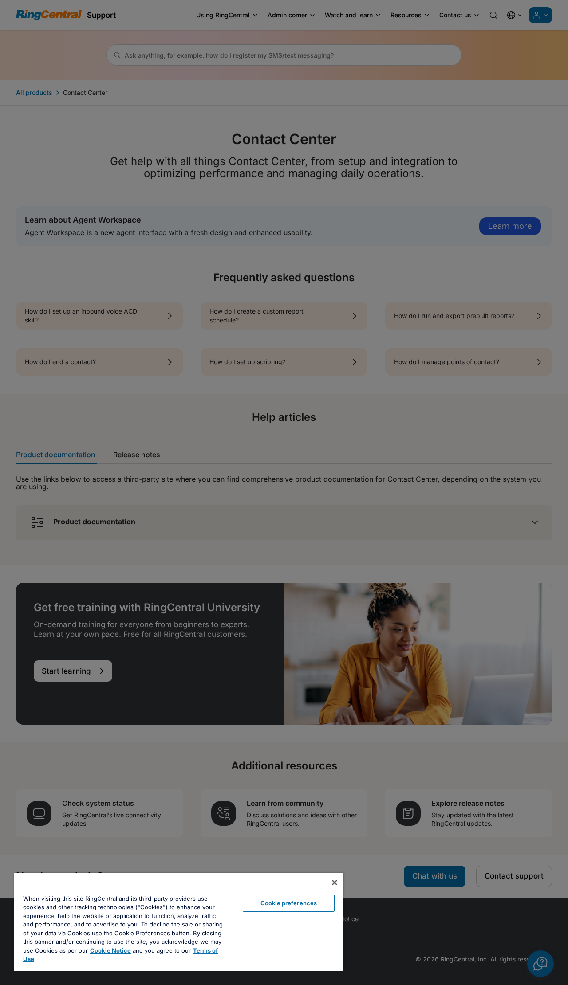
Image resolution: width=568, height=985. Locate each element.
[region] (178, 922)
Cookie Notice (110, 950)
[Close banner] (334, 882)
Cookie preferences (288, 903)
